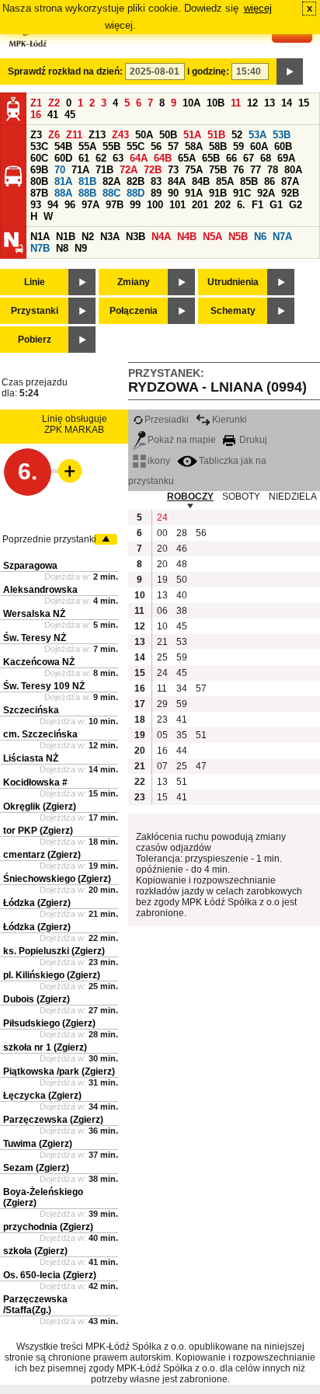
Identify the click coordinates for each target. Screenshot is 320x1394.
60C (39, 158)
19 (162, 579)
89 (156, 193)
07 (162, 766)
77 (255, 170)
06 (162, 610)
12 (252, 103)
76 (238, 170)
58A (194, 146)
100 (155, 205)
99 (135, 205)
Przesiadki (166, 419)
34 (181, 688)
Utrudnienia (233, 282)
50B (168, 135)
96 (69, 205)
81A (63, 181)
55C (135, 146)
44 (181, 750)
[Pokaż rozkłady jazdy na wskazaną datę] (290, 71)
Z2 (54, 103)
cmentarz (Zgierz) (42, 854)
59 (238, 146)
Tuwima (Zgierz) (37, 1143)
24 (162, 517)
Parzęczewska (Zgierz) (53, 1119)
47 (201, 766)
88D (135, 193)
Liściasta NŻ (30, 758)
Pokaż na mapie (182, 439)
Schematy (233, 310)
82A (111, 181)
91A (194, 193)
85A (225, 181)
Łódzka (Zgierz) (37, 902)
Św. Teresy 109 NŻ (44, 686)
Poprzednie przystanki (49, 539)
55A (87, 146)
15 (303, 103)
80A (293, 170)
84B (201, 181)
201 (200, 205)
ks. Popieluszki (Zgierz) (54, 951)
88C (111, 193)
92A (266, 193)
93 (35, 205)
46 (181, 548)
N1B (65, 236)
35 (181, 735)
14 (286, 103)
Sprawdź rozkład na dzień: (65, 71)
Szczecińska (31, 710)
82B (135, 181)
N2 (88, 236)
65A (187, 158)
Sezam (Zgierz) (36, 1167)
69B (39, 170)
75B (218, 170)
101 (177, 205)
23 (162, 719)
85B (249, 181)
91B (218, 193)
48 (181, 564)
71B (104, 170)
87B (39, 193)
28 (181, 533)
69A (286, 158)
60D (63, 158)
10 (162, 626)
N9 (81, 248)
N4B (187, 236)
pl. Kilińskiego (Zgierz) (51, 975)
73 (173, 170)
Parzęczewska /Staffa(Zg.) (35, 1305)
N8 (62, 248)
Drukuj (252, 439)
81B (87, 181)
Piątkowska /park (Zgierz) (59, 1071)
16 (35, 114)
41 (52, 114)
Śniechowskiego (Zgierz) (57, 878)
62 (101, 158)
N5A (212, 236)
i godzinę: (208, 71)
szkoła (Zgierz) (35, 1251)
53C (39, 146)
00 (162, 533)
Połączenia (134, 310)
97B (114, 205)
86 (269, 181)
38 (181, 610)
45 (69, 114)
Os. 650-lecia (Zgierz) (49, 1275)
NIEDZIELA (293, 496)
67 (248, 158)
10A (191, 103)
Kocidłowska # (35, 782)
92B (290, 193)
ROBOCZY (190, 496)
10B (215, 103)
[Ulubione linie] (65, 471)
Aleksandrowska (40, 589)
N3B (135, 236)
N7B (40, 248)
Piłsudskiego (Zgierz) (49, 1023)
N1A (40, 236)
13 (269, 103)
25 (162, 657)
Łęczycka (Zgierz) (42, 1095)
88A (63, 193)
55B (111, 146)
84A (177, 181)
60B (283, 146)
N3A (110, 236)
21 (162, 641)
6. (241, 205)
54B (63, 146)
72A (128, 170)
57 (173, 146)
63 (118, 158)
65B (211, 158)
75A (194, 170)
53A (257, 135)
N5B (238, 236)
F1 (257, 205)
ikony (159, 460)
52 (236, 135)
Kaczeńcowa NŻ (39, 662)
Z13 (97, 135)
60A (259, 146)
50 (181, 579)
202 (222, 205)
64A (139, 158)
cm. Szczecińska (40, 734)
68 (265, 158)
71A (80, 170)
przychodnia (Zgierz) (48, 1226)
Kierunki (229, 419)
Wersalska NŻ (34, 613)
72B (153, 170)
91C (242, 193)
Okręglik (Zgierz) (39, 806)
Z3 (36, 135)
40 (181, 595)
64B (163, 158)
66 (231, 158)
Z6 (54, 135)
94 (52, 205)
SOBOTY (241, 496)
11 (236, 103)
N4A (161, 236)
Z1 (36, 103)
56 (156, 146)
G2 (295, 205)
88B (87, 193)
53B (281, 135)
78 (272, 170)
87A (290, 181)
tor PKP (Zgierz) (38, 830)
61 (83, 158)
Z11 (74, 135)
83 (156, 181)
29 (162, 704)
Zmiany (133, 282)
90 (173, 193)
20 (162, 548)
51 (201, 735)
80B (39, 181)
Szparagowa (30, 565)
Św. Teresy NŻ (34, 638)
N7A (282, 236)
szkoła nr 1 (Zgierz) (45, 1047)
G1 (276, 205)
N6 (260, 236)
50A (144, 135)
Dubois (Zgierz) (36, 999)
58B (218, 146)
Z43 (120, 135)
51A (192, 135)
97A (90, 205)
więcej (258, 8)
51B (216, 135)
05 (162, 735)
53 (181, 641)
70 (59, 170)
